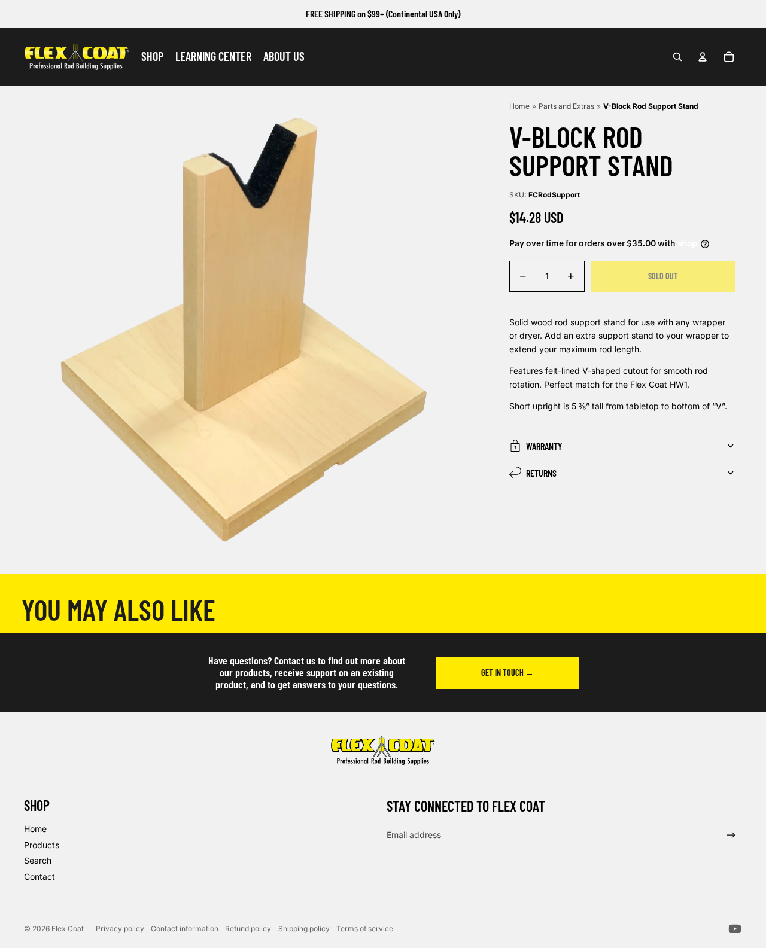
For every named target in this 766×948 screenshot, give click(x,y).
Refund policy (248, 928)
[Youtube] (735, 929)
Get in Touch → (507, 672)
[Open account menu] (702, 57)
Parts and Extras (566, 106)
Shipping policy (304, 928)
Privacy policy (120, 928)
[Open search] (677, 57)
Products (41, 845)
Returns (541, 472)
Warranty (544, 446)
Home (519, 106)
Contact (39, 876)
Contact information (184, 928)
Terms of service (364, 928)
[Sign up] (731, 835)
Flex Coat (67, 928)
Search (37, 860)
